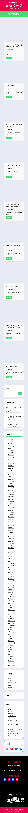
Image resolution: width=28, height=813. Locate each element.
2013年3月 (11, 519)
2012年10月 (11, 528)
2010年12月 (11, 574)
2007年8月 (11, 647)
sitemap (10, 713)
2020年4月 (11, 448)
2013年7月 (11, 512)
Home (10, 711)
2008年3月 (11, 636)
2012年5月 (11, 537)
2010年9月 (11, 581)
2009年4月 (11, 612)
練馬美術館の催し (11, 86)
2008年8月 (11, 630)
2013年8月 (11, 510)
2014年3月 (11, 497)
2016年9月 (11, 470)
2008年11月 (11, 623)
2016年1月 (11, 477)
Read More (9, 58)
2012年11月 (11, 526)
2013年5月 (11, 514)
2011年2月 (11, 570)
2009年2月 (11, 616)
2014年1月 (11, 501)
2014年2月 (11, 499)
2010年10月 (11, 579)
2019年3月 (11, 452)
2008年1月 (11, 641)
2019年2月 (11, 455)
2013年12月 (11, 503)
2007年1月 (11, 661)
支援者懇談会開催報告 (12, 366)
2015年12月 (11, 479)
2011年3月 (11, 568)
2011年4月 (11, 565)
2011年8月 (11, 556)
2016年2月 (11, 475)
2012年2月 (11, 543)
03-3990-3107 (15, 768)
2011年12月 (11, 548)
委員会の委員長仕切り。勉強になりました (14, 125)
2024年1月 (11, 439)
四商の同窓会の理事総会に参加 (14, 246)
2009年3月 (11, 614)
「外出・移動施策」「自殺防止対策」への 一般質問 (13, 205)
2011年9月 (11, 554)
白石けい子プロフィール (15, 736)
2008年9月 (11, 627)
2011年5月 (11, 563)
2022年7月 (11, 441)
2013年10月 (11, 506)
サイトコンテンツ (13, 682)
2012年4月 (11, 539)
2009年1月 (11, 619)
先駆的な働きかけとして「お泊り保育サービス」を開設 (14, 326)
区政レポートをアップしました (13, 408)
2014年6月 (11, 490)
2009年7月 (11, 605)
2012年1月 (11, 545)
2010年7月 (11, 585)
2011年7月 (11, 559)
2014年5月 (11, 492)
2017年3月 (11, 468)
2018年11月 (11, 459)
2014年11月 (11, 488)
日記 (9, 685)
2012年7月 (11, 532)
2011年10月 (11, 552)
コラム (10, 680)
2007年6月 (11, 652)
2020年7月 (11, 444)
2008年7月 (11, 632)
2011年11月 (11, 550)
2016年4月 (11, 472)
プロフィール (12, 718)
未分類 (10, 687)
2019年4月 (11, 450)
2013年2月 (11, 521)
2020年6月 (11, 446)
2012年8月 (11, 530)
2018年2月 (11, 464)
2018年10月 (11, 461)
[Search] (20, 393)
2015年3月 (11, 486)
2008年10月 (11, 625)
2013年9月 (11, 508)
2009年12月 (11, 596)
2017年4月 (11, 466)
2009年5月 (11, 610)
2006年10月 (11, 665)
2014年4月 (11, 494)
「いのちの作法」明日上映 (13, 165)
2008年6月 (11, 634)
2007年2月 (11, 658)
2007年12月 (11, 643)
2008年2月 (11, 638)
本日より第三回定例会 (12, 286)
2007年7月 (11, 650)
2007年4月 (11, 656)
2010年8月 (11, 583)
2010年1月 (11, 594)
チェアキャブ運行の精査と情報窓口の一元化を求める (14, 46)
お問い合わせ (12, 716)
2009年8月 (11, 603)
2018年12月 (11, 457)
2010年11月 (11, 576)
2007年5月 (11, 654)
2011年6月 (11, 561)
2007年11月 (11, 645)
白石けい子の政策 (13, 733)
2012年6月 (11, 534)
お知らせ (10, 678)
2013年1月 (11, 523)
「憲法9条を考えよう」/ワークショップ (13, 416)
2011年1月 (10, 572)
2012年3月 (11, 541)
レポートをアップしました (13, 424)
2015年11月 (11, 481)
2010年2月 (11, 592)
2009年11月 (11, 599)
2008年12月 (11, 621)
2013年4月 (11, 517)
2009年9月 (11, 601)
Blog (9, 709)
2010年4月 (11, 590)
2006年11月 (11, 663)
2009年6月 (11, 607)
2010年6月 (11, 588)
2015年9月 (11, 483)
